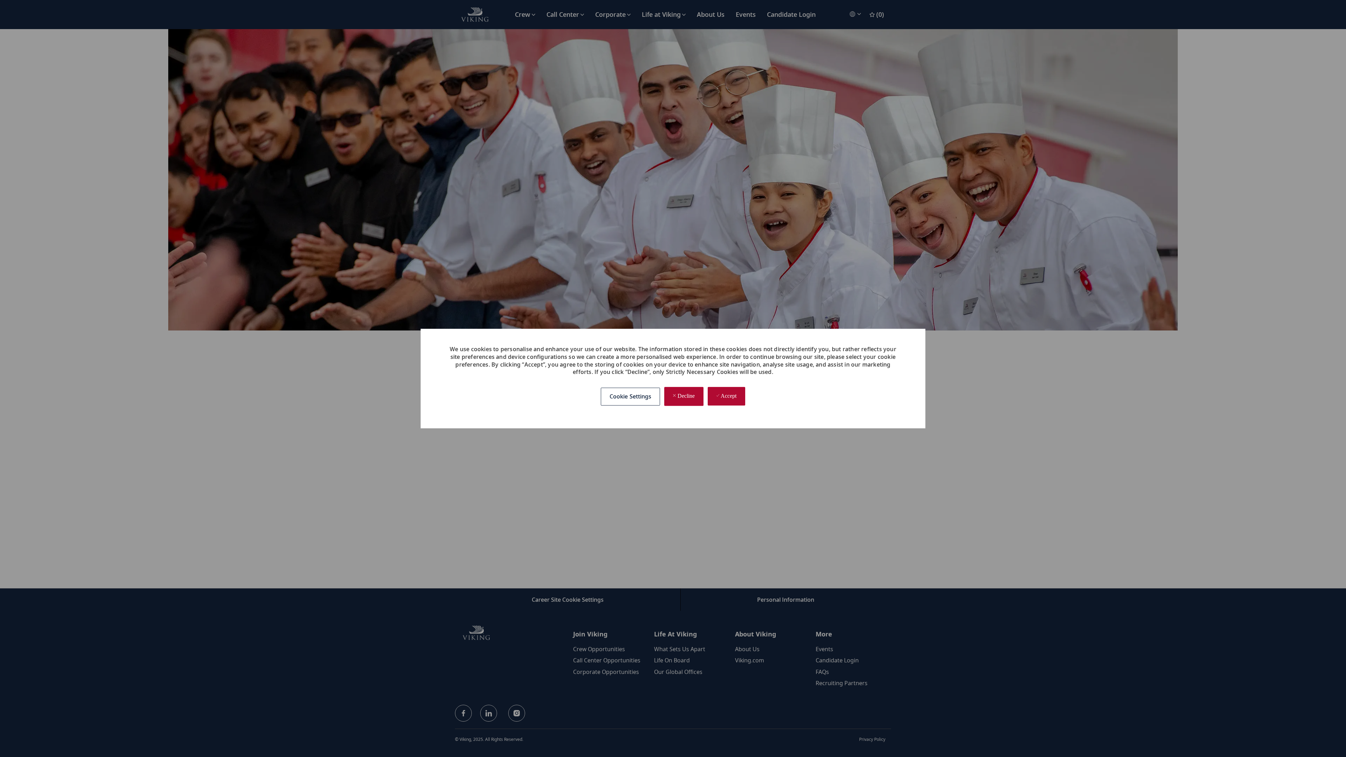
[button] (630, 396)
